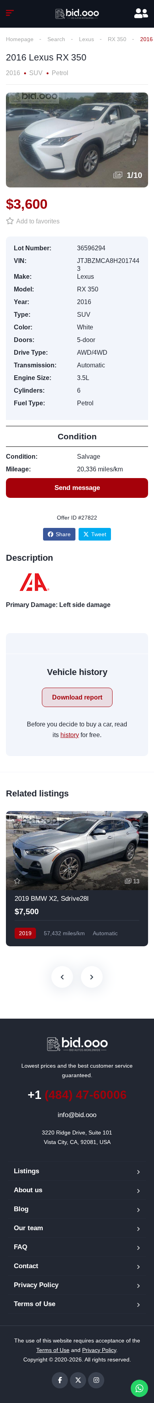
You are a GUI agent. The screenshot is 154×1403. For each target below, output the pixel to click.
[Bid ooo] (77, 14)
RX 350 (117, 39)
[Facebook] (60, 1380)
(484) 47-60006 (77, 1094)
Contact (26, 1266)
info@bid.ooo (77, 1115)
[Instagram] (96, 1380)
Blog (21, 1209)
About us (28, 1190)
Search (56, 39)
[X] (78, 1380)
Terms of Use (34, 1304)
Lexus (86, 39)
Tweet (98, 534)
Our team (28, 1228)
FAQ (20, 1247)
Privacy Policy (36, 1285)
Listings (26, 1171)
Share (63, 534)
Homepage (20, 39)
